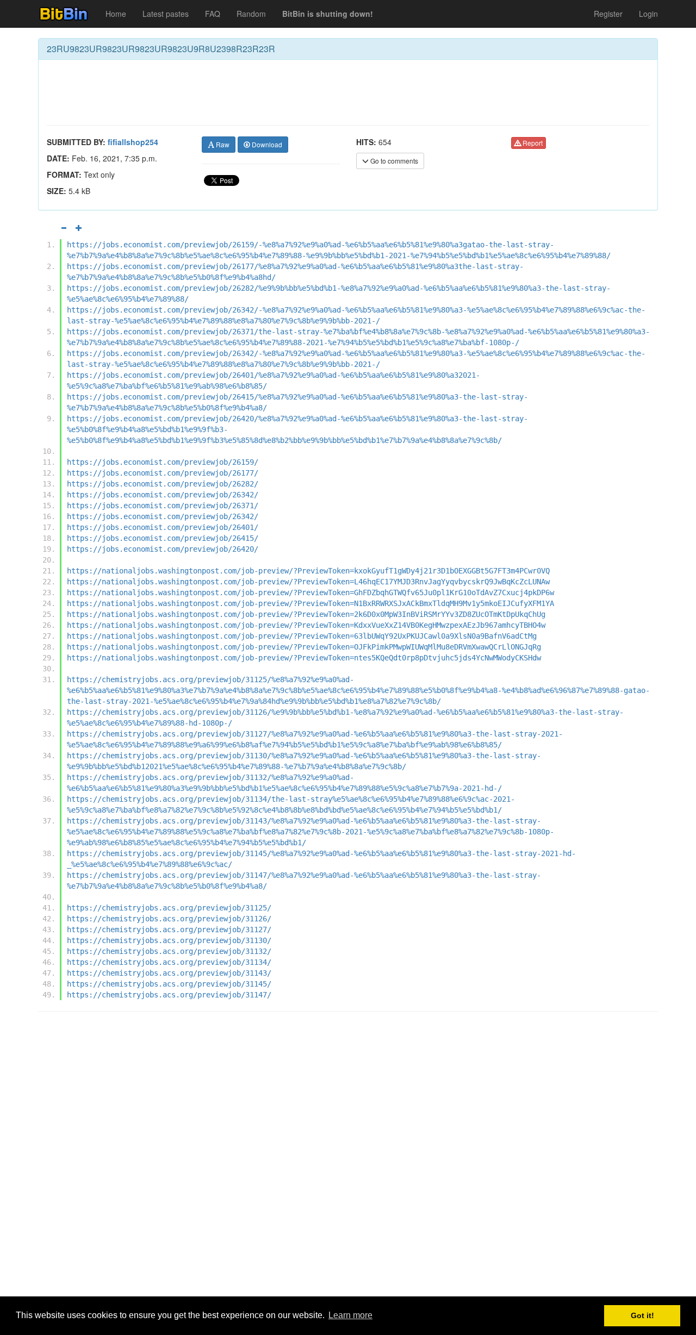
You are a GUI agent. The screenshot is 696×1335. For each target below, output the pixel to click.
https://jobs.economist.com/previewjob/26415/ (162, 538)
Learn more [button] (350, 1315)
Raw (221, 144)
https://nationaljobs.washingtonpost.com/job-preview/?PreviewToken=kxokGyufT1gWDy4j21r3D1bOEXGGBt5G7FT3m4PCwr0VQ (308, 570)
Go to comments (393, 160)
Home (115, 13)
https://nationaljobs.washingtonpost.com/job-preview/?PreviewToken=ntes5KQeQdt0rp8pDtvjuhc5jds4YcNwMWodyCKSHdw (304, 657)
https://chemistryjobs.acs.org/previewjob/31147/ (169, 994)
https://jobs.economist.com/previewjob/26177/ (162, 473)
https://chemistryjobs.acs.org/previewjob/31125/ (169, 907)
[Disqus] (348, 1158)
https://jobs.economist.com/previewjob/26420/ (162, 549)
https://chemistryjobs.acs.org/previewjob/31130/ (169, 940)
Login (648, 13)
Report (532, 142)
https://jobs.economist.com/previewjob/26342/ (162, 494)
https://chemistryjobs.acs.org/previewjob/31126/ (169, 918)
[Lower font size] (63, 228)
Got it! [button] (642, 1315)
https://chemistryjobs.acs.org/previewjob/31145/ (169, 984)
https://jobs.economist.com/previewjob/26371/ (162, 505)
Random (251, 13)
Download (266, 144)
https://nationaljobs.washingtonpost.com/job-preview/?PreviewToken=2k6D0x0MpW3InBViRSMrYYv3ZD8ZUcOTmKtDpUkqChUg (306, 614)
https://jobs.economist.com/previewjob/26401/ (162, 527)
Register (608, 13)
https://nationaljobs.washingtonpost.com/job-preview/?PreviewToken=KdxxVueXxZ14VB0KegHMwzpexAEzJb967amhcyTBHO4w (306, 625)
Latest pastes (165, 13)
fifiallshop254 (133, 141)
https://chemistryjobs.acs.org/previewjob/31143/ (169, 973)
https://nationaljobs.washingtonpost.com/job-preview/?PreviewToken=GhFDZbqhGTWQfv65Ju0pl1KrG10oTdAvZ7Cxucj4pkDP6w (310, 592)
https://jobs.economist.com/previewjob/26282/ (162, 483)
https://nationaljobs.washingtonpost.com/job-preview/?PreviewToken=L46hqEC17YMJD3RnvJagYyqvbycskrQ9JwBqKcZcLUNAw (308, 581)
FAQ (212, 13)
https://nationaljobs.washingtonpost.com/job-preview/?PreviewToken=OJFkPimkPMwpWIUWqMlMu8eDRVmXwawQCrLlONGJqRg (304, 646)
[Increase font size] (78, 228)
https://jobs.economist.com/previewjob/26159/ (162, 462)
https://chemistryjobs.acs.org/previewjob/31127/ (169, 929)
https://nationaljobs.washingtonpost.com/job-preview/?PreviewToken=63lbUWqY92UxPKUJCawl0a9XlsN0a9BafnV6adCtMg (302, 636)
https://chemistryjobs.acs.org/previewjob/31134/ (169, 962)
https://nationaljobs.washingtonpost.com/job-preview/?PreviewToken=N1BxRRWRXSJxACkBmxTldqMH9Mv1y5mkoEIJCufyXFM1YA (310, 603)
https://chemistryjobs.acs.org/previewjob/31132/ (169, 951)
